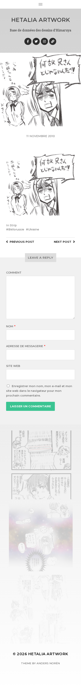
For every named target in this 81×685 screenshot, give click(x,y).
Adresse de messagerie (25, 346)
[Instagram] (44, 41)
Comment (13, 272)
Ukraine (33, 229)
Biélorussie (16, 229)
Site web (13, 366)
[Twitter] (36, 41)
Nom (10, 326)
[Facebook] (27, 41)
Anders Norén (48, 663)
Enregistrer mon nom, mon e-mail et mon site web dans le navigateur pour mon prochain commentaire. (39, 390)
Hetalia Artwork (40, 19)
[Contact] (52, 41)
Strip (13, 225)
